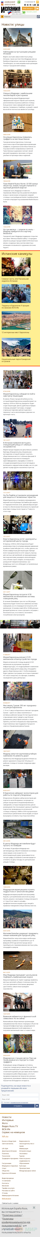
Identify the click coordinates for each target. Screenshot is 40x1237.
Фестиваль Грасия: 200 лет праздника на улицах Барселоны (19, 706)
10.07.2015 (6, 1014)
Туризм (21, 1156)
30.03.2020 (6, 49)
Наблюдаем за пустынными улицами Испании (19, 53)
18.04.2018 (6, 181)
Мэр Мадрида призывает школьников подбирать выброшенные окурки (20, 976)
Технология (6, 1156)
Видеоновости (24, 1141)
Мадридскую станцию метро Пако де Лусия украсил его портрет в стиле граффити (19, 1060)
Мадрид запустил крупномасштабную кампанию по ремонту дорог (20, 754)
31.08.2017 (6, 655)
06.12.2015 (6, 972)
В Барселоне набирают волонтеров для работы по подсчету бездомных (20, 794)
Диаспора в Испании (9, 1151)
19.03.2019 (6, 91)
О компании (29, 2)
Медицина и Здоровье (10, 1166)
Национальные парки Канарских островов (16, 360)
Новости (7, 17)
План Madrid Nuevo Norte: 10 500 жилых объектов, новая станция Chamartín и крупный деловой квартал (20, 185)
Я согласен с (16, 1102)
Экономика (23, 1154)
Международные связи (27, 1171)
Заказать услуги (31, 12)
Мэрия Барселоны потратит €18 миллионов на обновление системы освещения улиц (19, 596)
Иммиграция (23, 1148)
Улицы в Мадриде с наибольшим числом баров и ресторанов (17, 94)
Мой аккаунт (6, 1198)
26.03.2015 (6, 1055)
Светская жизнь (7, 1144)
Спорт (4, 1168)
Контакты (5, 1183)
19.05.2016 (6, 887)
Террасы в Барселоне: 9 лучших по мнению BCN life (15, 306)
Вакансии (5, 1186)
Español (37, 2)
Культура (22, 1166)
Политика (5, 1154)
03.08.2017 (6, 703)
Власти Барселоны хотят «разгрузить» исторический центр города (20, 540)
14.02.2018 (6, 227)
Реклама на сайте (8, 1191)
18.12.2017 (6, 440)
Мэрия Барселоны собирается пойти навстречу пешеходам (19, 395)
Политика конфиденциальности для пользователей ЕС (16, 1222)
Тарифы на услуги (8, 1188)
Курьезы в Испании (9, 1173)
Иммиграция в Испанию (10, 1195)
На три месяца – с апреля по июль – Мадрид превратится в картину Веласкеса (18, 231)
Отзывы (5, 1193)
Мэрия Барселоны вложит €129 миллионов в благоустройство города (20, 658)
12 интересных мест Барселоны (15, 332)
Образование (24, 1163)
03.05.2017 (6, 790)
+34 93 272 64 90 (9, 4)
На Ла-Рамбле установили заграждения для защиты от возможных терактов (20, 496)
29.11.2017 (6, 592)
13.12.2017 (6, 493)
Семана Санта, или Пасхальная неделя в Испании (15, 280)
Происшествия (24, 1168)
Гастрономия (6, 1163)
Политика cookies (12, 1215)
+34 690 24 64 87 (9, 2)
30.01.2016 (6, 931)
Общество (5, 1171)
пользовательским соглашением (19, 1102)
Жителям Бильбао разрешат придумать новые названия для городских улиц (20, 934)
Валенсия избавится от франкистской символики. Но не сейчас (19, 1017)
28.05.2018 (6, 134)
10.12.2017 (6, 536)
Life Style (5, 1148)
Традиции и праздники (10, 1158)
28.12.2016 (6, 841)
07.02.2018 (6, 391)
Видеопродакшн (8, 1178)
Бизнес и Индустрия (9, 1141)
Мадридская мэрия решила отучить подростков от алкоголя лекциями (19, 890)
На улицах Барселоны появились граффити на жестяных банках (17, 138)
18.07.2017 (6, 751)
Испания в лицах (25, 1151)
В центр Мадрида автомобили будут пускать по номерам (19, 844)
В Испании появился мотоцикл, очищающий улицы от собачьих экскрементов (17, 445)
